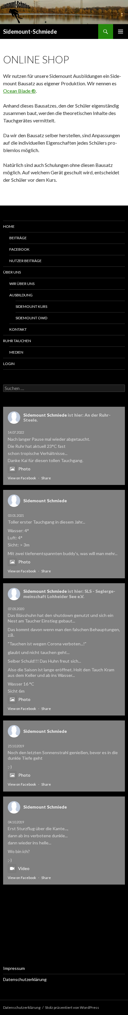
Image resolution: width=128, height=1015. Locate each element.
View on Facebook (22, 478)
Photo (24, 468)
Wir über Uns (21, 283)
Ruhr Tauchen (17, 340)
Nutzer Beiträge (25, 260)
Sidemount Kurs (31, 306)
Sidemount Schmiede (45, 415)
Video (24, 868)
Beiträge (18, 238)
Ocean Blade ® (19, 91)
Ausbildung (21, 295)
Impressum (14, 968)
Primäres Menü (120, 31)
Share (46, 478)
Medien (16, 352)
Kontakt (18, 329)
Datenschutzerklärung (25, 979)
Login (9, 363)
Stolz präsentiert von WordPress (72, 1007)
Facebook (19, 249)
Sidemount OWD (31, 318)
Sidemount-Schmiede (30, 31)
